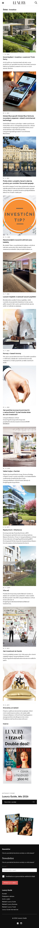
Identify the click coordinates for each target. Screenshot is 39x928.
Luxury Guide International (10, 909)
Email (4, 866)
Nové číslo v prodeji (10, 802)
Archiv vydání (6, 899)
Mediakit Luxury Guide (9, 902)
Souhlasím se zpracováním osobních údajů (20, 876)
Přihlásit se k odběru (10, 883)
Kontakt (4, 894)
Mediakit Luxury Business (9, 904)
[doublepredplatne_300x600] (17, 755)
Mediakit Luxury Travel (9, 907)
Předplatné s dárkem (8, 896)
